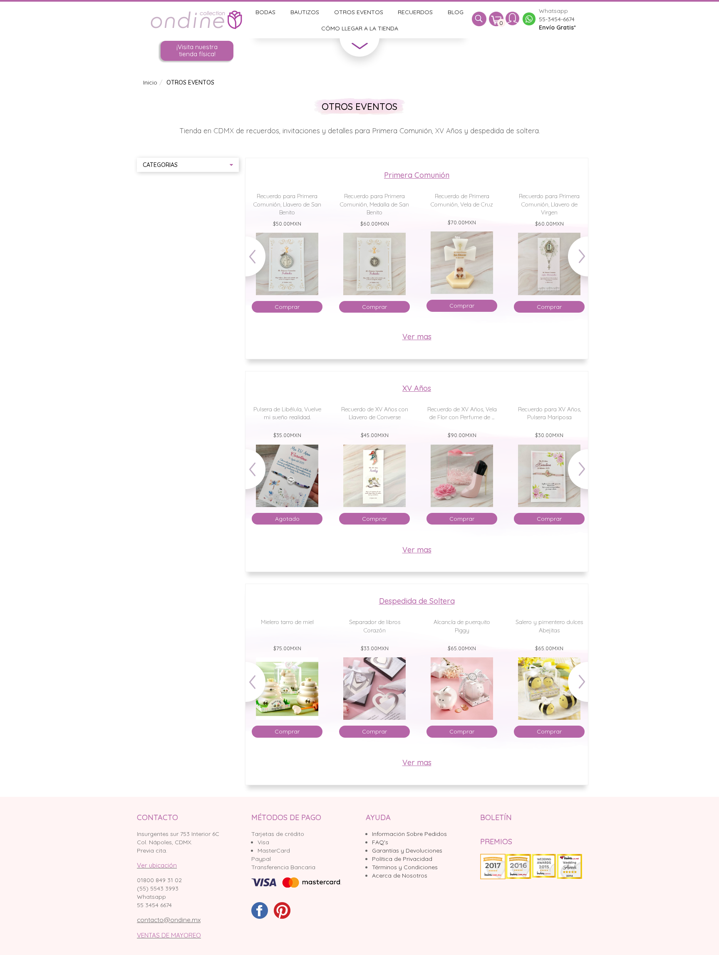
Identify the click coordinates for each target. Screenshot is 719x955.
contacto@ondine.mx (169, 920)
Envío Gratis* (557, 27)
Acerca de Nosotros (399, 875)
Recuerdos (415, 12)
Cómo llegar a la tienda (359, 28)
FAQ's (380, 842)
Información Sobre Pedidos (409, 834)
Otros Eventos (358, 12)
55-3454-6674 (557, 19)
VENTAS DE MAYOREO (169, 935)
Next (574, 260)
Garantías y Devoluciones (407, 850)
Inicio (150, 82)
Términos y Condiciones (405, 867)
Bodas (265, 12)
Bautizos (304, 12)
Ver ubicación (157, 865)
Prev (259, 260)
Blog (456, 12)
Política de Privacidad (402, 859)
